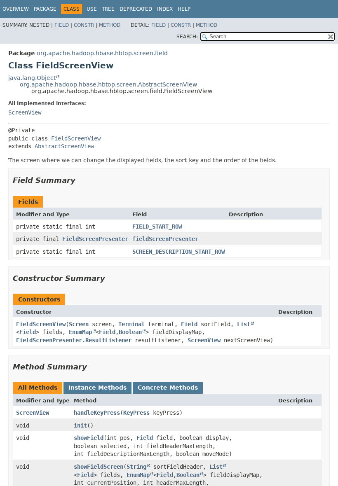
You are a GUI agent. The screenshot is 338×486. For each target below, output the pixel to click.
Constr (84, 25)
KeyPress (136, 412)
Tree (108, 9)
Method (109, 25)
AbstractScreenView (64, 146)
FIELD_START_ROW (157, 226)
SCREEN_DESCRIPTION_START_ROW (178, 251)
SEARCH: (187, 37)
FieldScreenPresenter (95, 239)
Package (45, 9)
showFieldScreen (98, 466)
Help (184, 9)
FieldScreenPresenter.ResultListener (73, 340)
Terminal (131, 324)
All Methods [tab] (37, 387)
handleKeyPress (97, 412)
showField (88, 438)
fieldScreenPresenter (165, 239)
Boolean (130, 332)
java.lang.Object (32, 78)
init (80, 425)
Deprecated (136, 9)
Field (61, 25)
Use (92, 9)
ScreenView (24, 112)
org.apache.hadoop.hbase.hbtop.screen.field (102, 53)
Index (165, 9)
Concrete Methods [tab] (168, 387)
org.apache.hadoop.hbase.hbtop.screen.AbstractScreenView (108, 84)
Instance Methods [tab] (97, 387)
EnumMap (80, 332)
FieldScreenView (76, 138)
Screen (79, 324)
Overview (15, 9)
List (243, 324)
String (136, 466)
